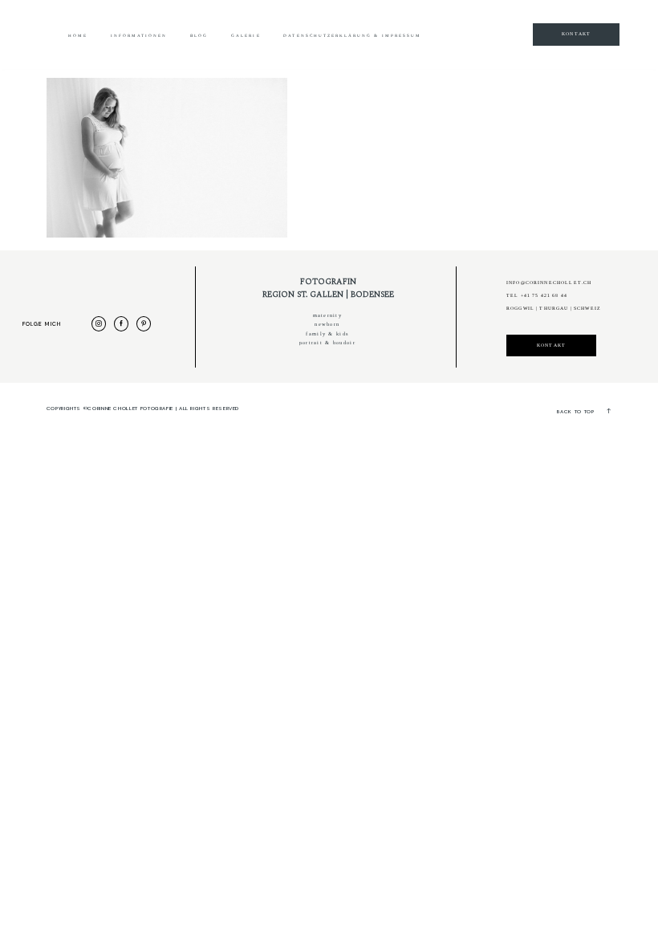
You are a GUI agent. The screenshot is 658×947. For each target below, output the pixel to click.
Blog (199, 36)
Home (77, 36)
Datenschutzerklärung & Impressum (352, 36)
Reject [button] (434, 41)
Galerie (245, 36)
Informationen (139, 36)
